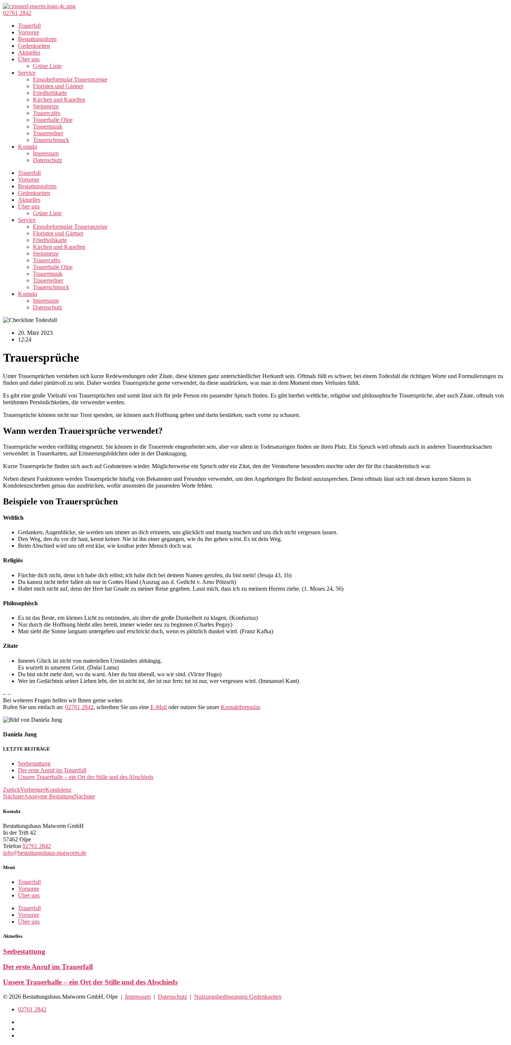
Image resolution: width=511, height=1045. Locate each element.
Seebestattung (34, 763)
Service (27, 72)
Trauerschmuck (51, 140)
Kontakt (27, 146)
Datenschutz (47, 160)
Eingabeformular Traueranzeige (70, 79)
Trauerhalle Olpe (53, 120)
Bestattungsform (37, 39)
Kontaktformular (240, 707)
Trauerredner (48, 133)
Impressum (46, 153)
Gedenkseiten (34, 46)
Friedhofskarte (50, 93)
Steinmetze (46, 106)
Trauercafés (46, 113)
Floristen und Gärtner (58, 86)
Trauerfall (29, 25)
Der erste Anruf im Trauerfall (52, 770)
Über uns (29, 59)
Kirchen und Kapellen (59, 99)
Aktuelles (29, 52)
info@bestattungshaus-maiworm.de (44, 853)
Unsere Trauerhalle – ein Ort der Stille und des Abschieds (85, 777)
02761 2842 (79, 707)
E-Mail (158, 707)
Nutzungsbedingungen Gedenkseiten (237, 996)
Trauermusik (47, 126)
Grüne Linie (47, 66)
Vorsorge (28, 32)
